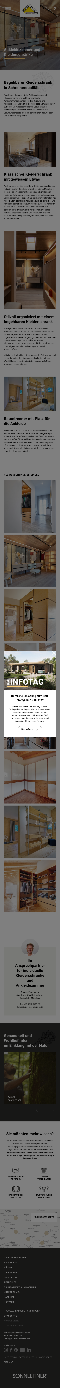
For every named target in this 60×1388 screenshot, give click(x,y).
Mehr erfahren (27, 729)
